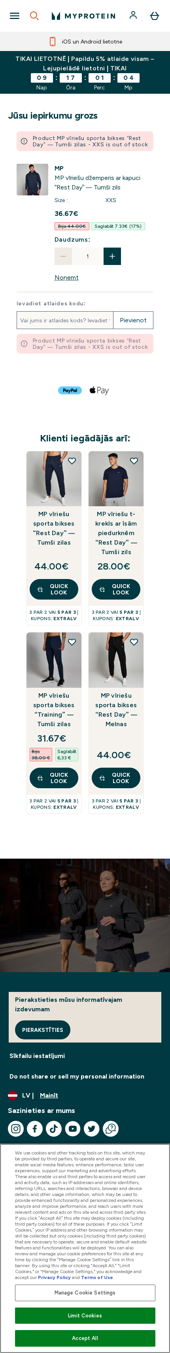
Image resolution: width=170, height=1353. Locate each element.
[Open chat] (111, 1129)
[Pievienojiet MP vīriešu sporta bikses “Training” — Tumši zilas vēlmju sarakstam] (72, 642)
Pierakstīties (42, 1030)
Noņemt (67, 277)
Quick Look (59, 589)
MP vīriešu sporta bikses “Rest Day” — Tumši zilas (54, 528)
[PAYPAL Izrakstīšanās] (70, 390)
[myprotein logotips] (83, 16)
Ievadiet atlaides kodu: (51, 303)
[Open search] (34, 15)
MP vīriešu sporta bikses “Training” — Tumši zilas (54, 709)
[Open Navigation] (14, 16)
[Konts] (134, 15)
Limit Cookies (85, 1316)
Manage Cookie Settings (85, 1293)
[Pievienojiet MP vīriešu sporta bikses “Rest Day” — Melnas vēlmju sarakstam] (134, 642)
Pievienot (133, 320)
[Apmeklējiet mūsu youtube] (73, 1129)
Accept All (85, 1338)
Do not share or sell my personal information (76, 1076)
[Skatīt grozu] (154, 16)
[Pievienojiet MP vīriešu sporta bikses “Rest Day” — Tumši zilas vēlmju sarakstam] (72, 461)
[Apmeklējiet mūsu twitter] (92, 1129)
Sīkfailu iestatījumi (37, 1055)
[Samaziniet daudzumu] (63, 256)
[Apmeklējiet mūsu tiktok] (54, 1129)
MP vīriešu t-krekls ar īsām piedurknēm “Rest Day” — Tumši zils (116, 533)
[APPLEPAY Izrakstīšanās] (99, 390)
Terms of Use (97, 1277)
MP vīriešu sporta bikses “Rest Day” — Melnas (116, 709)
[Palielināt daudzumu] (112, 256)
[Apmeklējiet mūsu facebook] (35, 1129)
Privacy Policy (54, 1277)
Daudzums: (73, 239)
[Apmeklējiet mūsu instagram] (16, 1129)
